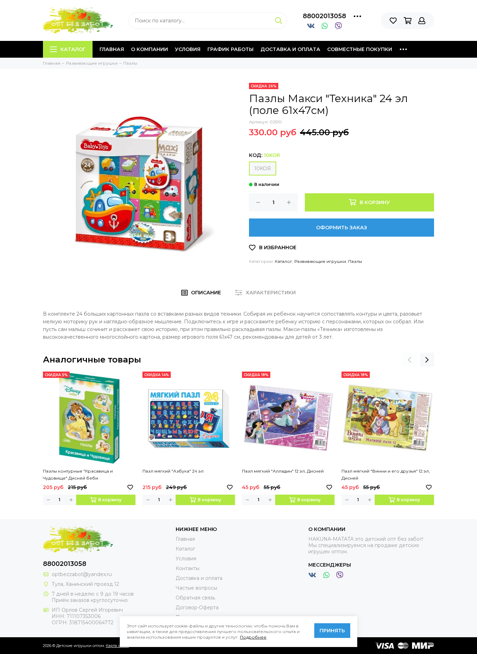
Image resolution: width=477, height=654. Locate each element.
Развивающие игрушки (320, 261)
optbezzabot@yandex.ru (82, 574)
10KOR (262, 168)
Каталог (73, 49)
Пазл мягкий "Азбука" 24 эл (173, 471)
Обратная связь (195, 598)
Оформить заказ (341, 227)
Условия (187, 49)
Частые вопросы (196, 588)
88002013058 (324, 16)
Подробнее (253, 637)
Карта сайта (117, 645)
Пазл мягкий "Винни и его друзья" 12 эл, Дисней (386, 474)
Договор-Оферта (197, 607)
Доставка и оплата (290, 49)
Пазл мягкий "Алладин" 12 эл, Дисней (283, 471)
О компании (149, 49)
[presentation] (410, 360)
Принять (332, 630)
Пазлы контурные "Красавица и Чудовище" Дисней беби (78, 474)
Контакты (187, 568)
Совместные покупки (359, 49)
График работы (230, 49)
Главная (112, 49)
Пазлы (355, 261)
